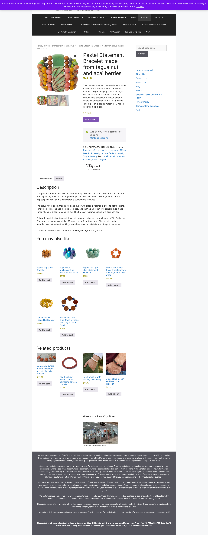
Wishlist (101, 32)
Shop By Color (127, 24)
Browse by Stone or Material (154, 24)
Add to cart (91, 119)
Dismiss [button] (140, 6)
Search (141, 54)
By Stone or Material (53, 46)
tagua (103, 159)
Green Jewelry (100, 150)
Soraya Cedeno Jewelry (112, 153)
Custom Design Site (74, 17)
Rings (133, 17)
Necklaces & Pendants (97, 17)
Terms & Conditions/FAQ (147, 106)
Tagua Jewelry (69, 46)
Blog (138, 86)
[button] (75, 56)
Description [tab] (46, 178)
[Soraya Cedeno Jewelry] (92, 167)
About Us (140, 74)
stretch (95, 159)
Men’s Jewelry (67, 24)
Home (39, 46)
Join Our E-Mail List (133, 32)
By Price (87, 32)
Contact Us (141, 78)
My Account (115, 32)
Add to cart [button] (44, 280)
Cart (148, 32)
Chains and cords (118, 17)
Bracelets (145, 17)
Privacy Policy (142, 102)
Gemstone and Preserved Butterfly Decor (99, 24)
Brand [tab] (59, 178)
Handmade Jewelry (53, 17)
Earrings (157, 17)
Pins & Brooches (49, 24)
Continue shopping (99, 138)
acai (106, 156)
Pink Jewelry (94, 153)
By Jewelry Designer (67, 32)
